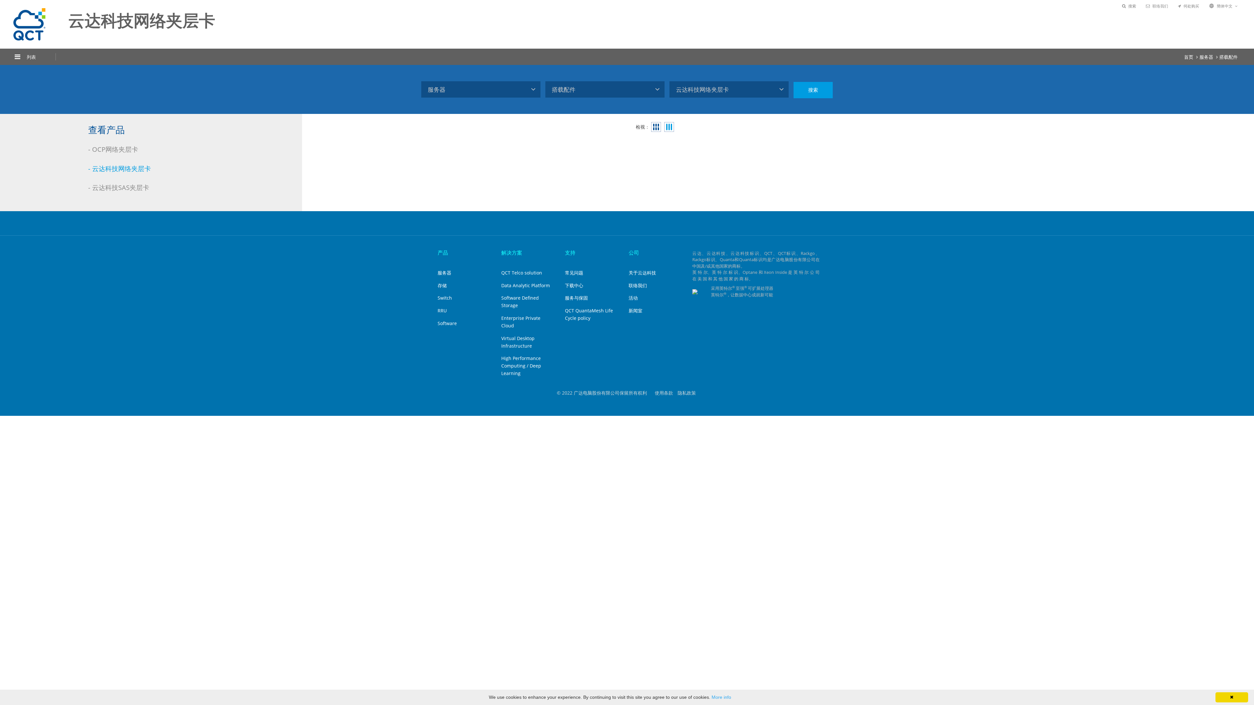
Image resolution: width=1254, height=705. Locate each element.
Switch (445, 298)
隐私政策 (687, 393)
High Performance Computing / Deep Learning (521, 365)
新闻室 (635, 310)
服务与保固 (576, 298)
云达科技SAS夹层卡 (120, 187)
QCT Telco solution (521, 273)
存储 (442, 285)
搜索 (1132, 6)
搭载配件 (1228, 57)
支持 (570, 252)
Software (447, 323)
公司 (634, 252)
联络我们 (1160, 6)
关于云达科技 (642, 273)
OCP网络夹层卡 (115, 149)
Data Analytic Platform (525, 285)
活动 (633, 298)
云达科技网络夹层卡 (121, 168)
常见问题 (574, 273)
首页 (1188, 57)
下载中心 (574, 285)
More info (721, 697)
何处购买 (1191, 6)
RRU (442, 310)
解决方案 (511, 252)
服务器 (1206, 57)
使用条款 (664, 393)
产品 (443, 252)
